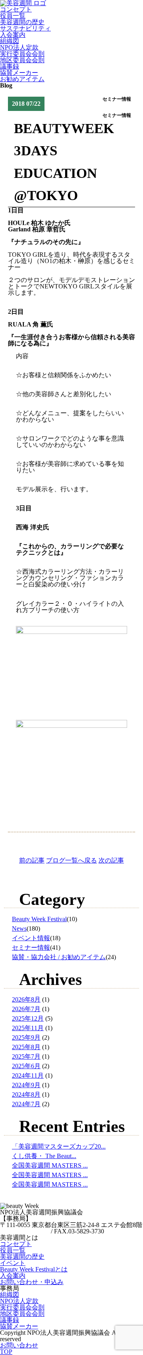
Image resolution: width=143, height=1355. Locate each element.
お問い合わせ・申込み (32, 1282)
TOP (6, 1351)
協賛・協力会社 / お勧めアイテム (59, 957)
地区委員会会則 (22, 60)
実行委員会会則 (22, 53)
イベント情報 (31, 938)
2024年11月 (28, 1075)
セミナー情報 (31, 947)
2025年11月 (28, 1028)
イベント (12, 1263)
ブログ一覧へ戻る (71, 860)
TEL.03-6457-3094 (24, 1231)
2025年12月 (28, 1018)
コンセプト (16, 9)
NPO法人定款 (19, 47)
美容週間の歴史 (22, 22)
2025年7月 (26, 1056)
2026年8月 (26, 999)
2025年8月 (26, 1047)
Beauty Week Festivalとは (34, 1269)
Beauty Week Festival (39, 919)
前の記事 (31, 860)
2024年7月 (26, 1104)
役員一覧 (12, 15)
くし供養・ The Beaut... (44, 1156)
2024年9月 (26, 1085)
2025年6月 (26, 1066)
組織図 (9, 41)
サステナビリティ (25, 28)
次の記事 (111, 860)
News (19, 928)
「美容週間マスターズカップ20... (59, 1146)
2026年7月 (26, 1009)
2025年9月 (26, 1037)
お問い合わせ (19, 1345)
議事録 (9, 66)
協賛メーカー (19, 72)
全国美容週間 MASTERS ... (50, 1165)
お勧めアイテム (22, 79)
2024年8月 (26, 1094)
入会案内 (12, 34)
